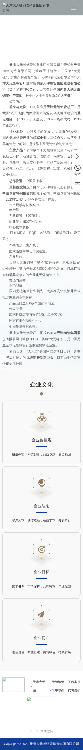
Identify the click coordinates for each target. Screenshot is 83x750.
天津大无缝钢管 (20, 44)
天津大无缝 (39, 686)
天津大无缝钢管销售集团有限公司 (54, 744)
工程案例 (74, 682)
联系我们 (74, 690)
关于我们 (43, 44)
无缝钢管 (58, 682)
